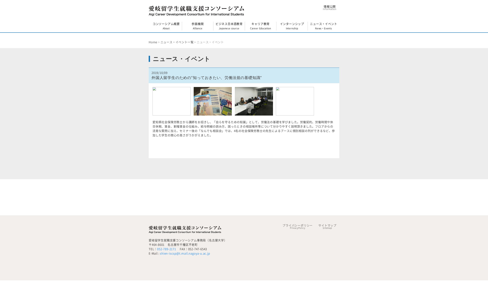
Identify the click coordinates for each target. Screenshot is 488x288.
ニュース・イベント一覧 (177, 42)
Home (153, 42)
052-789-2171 (166, 249)
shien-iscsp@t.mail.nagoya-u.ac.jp (185, 253)
